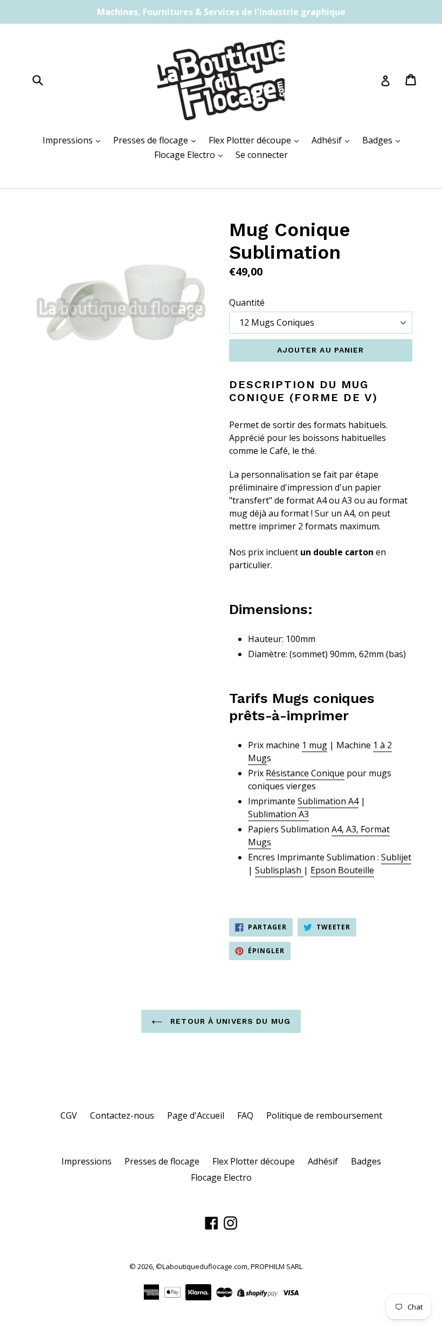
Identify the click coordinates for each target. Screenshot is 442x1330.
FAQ (245, 1115)
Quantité (247, 302)
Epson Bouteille (342, 870)
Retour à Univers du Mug (229, 1021)
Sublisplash (279, 870)
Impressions (69, 140)
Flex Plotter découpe (251, 140)
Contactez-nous (122, 1115)
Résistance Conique (305, 773)
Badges (378, 140)
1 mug (314, 745)
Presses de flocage (151, 140)
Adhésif (328, 140)
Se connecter (262, 155)
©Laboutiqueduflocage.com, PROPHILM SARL (229, 1266)
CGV (68, 1115)
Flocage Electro (185, 155)
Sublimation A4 (328, 801)
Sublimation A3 (278, 814)
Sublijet (396, 857)
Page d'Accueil (195, 1115)
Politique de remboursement (324, 1115)
